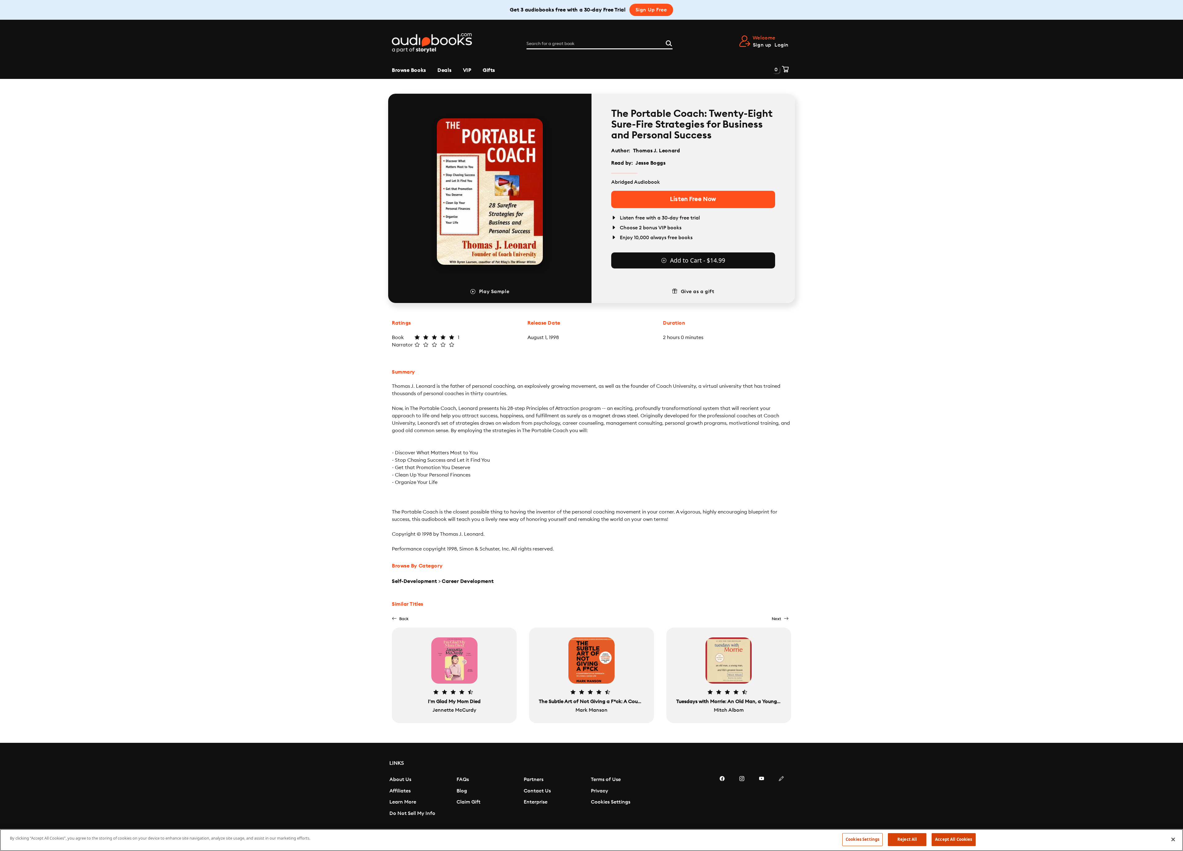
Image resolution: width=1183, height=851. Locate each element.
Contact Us (537, 790)
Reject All (907, 839)
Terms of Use (606, 779)
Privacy (599, 790)
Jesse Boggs (650, 163)
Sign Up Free (651, 9)
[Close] (1173, 839)
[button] (400, 619)
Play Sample (494, 291)
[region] (591, 840)
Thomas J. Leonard (656, 151)
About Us (400, 779)
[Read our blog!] (781, 797)
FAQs (463, 779)
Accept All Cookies (953, 839)
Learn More (402, 802)
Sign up (762, 45)
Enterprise (535, 802)
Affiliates (400, 790)
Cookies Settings (610, 802)
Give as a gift (697, 291)
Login (781, 45)
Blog (462, 790)
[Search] (669, 42)
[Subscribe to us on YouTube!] (761, 797)
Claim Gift (468, 802)
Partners (533, 779)
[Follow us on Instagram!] (742, 797)
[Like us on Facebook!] (722, 797)
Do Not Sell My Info (412, 813)
